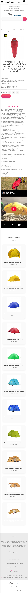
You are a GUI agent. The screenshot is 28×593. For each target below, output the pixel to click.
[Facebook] (16, 587)
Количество (4, 92)
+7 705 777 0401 (14, 571)
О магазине (6, 10)
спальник (6, 529)
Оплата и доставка (14, 10)
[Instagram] (11, 587)
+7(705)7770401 (16, 6)
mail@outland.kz (10, 577)
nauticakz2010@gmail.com (21, 577)
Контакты (22, 10)
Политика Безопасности (14, 559)
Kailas (7, 78)
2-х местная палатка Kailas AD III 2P (14, 314)
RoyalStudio (20, 590)
